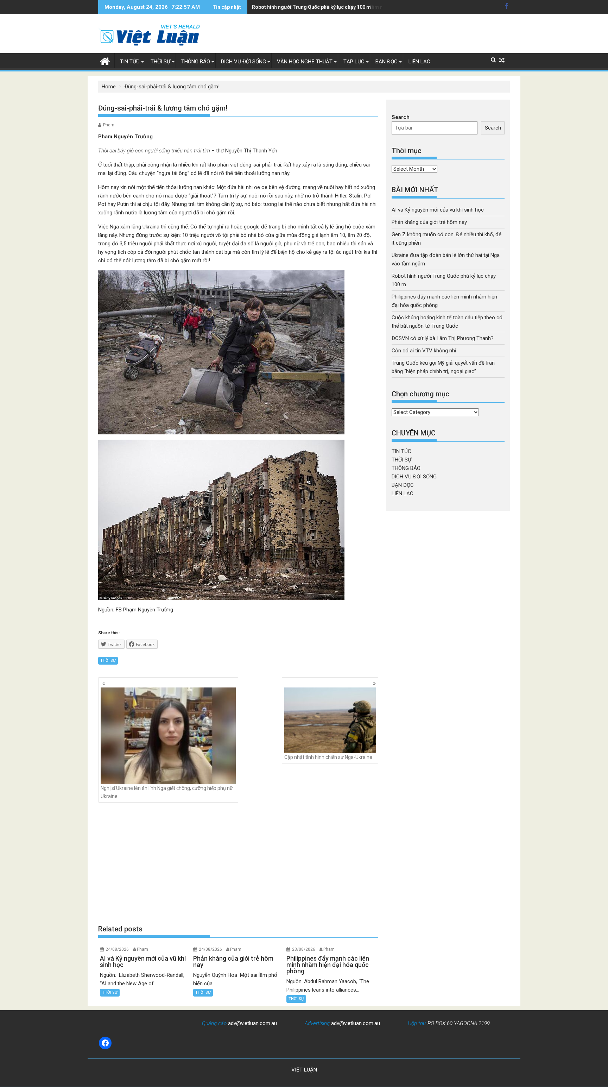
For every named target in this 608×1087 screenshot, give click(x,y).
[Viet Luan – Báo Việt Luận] (105, 60)
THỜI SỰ (160, 61)
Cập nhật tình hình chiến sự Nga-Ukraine (328, 757)
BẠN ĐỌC (386, 61)
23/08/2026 (303, 949)
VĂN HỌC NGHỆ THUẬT (304, 61)
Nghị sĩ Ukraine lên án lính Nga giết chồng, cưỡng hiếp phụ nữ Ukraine (167, 792)
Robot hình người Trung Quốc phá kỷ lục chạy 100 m (311, 7)
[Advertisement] (238, 863)
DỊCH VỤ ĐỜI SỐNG (243, 61)
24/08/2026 (117, 949)
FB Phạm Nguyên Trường (144, 610)
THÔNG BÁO (195, 61)
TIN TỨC (130, 61)
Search (401, 117)
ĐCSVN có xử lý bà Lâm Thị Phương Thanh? (443, 338)
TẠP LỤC (354, 61)
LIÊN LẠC (419, 61)
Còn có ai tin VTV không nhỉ (424, 350)
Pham (108, 124)
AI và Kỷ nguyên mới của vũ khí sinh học (438, 210)
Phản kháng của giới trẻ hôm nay (429, 222)
